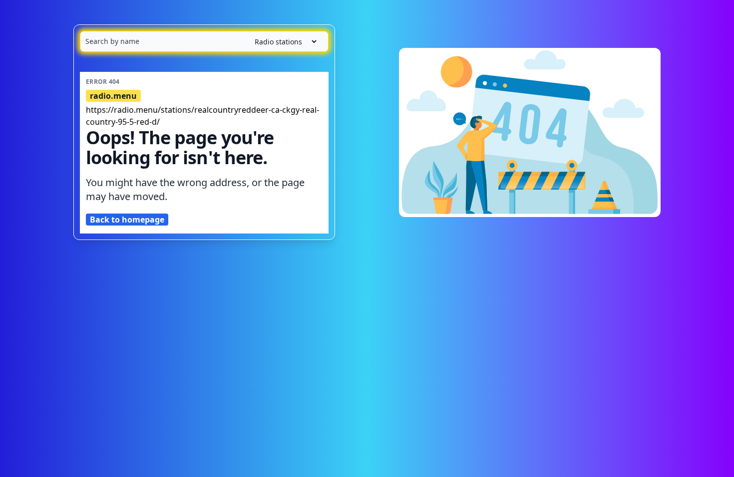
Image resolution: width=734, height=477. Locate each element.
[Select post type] (282, 41)
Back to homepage (127, 219)
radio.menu (113, 95)
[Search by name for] (204, 41)
